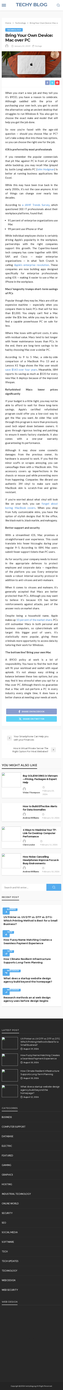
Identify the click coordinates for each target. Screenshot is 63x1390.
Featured (7, 1155)
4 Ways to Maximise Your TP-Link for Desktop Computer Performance (40, 833)
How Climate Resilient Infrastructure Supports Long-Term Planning (27, 960)
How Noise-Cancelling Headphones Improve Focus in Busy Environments (41, 860)
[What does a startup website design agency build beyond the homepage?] (10, 1091)
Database (7, 1136)
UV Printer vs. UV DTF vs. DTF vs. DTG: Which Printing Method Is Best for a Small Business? (30, 921)
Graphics (7, 1174)
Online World (10, 1203)
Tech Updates (10, 1261)
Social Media (10, 1232)
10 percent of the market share (34, 619)
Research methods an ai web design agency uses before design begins (27, 999)
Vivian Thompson (31, 792)
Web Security (10, 1289)
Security (7, 1213)
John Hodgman (45, 169)
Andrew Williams (31, 817)
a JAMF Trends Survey (36, 204)
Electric (7, 1145)
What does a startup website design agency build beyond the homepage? (28, 980)
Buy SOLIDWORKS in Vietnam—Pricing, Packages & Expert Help (40, 779)
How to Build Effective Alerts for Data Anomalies (40, 808)
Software (8, 1241)
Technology (14, 30)
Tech (9, 932)
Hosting (7, 1184)
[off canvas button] (4, 5)
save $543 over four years (21, 369)
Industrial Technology (16, 1193)
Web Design (13, 970)
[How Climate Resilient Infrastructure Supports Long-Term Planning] (10, 1075)
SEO (4, 1222)
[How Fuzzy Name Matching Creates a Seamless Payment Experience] (10, 1060)
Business (11, 909)
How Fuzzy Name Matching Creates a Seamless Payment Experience (28, 941)
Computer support (14, 1126)
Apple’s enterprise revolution (31, 264)
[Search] (58, 5)
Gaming (6, 1165)
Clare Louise (29, 844)
